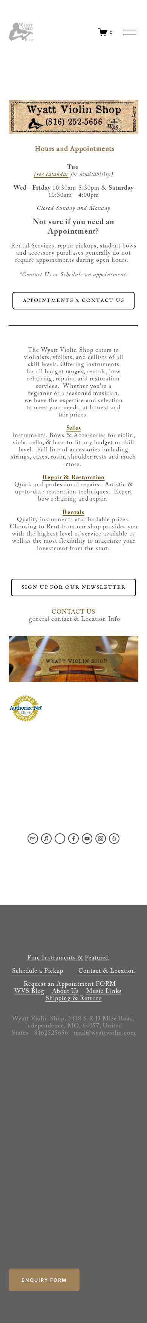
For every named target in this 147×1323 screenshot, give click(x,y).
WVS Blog (29, 992)
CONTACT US (73, 613)
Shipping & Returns (74, 999)
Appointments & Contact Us (73, 300)
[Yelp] (114, 838)
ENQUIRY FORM (44, 1280)
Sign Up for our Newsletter (73, 587)
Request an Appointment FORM (70, 984)
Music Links (104, 992)
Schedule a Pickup (37, 971)
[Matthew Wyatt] (60, 838)
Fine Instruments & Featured (68, 958)
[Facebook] (73, 838)
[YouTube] (87, 838)
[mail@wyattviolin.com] (33, 838)
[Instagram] (100, 838)
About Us (65, 992)
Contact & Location (106, 971)
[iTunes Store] (46, 838)
